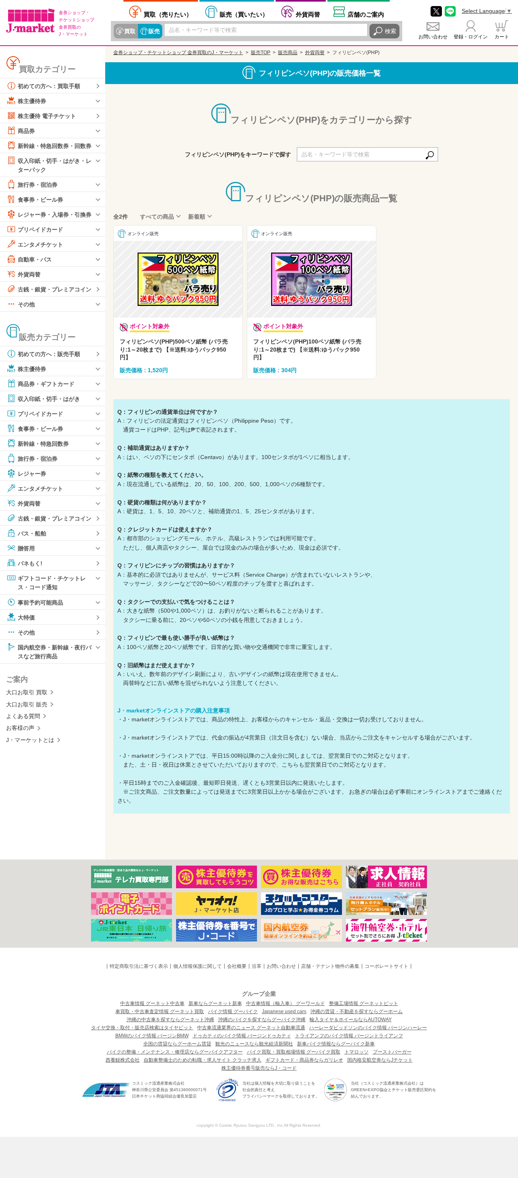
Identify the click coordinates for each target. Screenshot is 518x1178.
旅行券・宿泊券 (37, 184)
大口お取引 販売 (26, 704)
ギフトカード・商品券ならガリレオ (304, 1060)
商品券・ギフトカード (46, 384)
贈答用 (26, 548)
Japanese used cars (284, 1011)
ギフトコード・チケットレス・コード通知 (52, 582)
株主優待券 (32, 101)
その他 (26, 304)
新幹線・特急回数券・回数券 (54, 146)
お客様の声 (20, 728)
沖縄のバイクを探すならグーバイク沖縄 (262, 1019)
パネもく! (30, 563)
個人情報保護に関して (197, 966)
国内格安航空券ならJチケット (380, 1060)
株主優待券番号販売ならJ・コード (259, 1068)
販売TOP (260, 52)
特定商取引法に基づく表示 (139, 966)
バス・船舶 (32, 533)
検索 (390, 31)
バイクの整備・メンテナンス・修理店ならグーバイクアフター (175, 1052)
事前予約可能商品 (40, 602)
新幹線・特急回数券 (43, 443)
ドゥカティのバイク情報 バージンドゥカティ (242, 1036)
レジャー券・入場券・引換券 (54, 214)
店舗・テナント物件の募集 (330, 966)
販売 (154, 31)
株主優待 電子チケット (47, 116)
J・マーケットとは (30, 740)
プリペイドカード (40, 229)
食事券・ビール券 (40, 199)
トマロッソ (356, 1052)
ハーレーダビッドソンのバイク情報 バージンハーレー (368, 1027)
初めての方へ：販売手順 (49, 354)
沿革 (256, 966)
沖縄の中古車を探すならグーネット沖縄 (170, 1019)
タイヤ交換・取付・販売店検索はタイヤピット (142, 1027)
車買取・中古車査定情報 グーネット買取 (159, 1011)
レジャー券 (32, 473)
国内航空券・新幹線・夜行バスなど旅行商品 (54, 651)
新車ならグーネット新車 (215, 1003)
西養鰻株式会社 (123, 1060)
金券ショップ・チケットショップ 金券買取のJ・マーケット (178, 52)
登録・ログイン (471, 37)
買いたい (244, 14)
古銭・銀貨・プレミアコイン (54, 289)
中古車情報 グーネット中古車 (152, 1003)
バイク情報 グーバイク (233, 1011)
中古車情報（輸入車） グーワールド (285, 1003)
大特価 (26, 617)
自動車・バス (35, 259)
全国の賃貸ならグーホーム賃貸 (177, 1044)
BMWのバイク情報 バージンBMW (152, 1036)
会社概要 (236, 966)
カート (502, 37)
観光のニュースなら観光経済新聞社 (254, 1044)
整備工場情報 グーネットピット (363, 1003)
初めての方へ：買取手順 (49, 86)
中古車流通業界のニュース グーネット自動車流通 (251, 1027)
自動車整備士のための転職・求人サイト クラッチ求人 (202, 1060)
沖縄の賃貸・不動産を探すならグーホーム (356, 1011)
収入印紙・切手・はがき (49, 399)
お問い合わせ (433, 37)
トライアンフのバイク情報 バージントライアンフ (349, 1036)
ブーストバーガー (392, 1052)
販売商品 (287, 52)
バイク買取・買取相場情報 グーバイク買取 (293, 1052)
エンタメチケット (40, 244)
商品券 (26, 131)
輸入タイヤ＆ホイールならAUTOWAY (351, 1019)
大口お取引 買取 (26, 692)
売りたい (168, 14)
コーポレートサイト (386, 966)
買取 (130, 31)
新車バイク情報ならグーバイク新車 (336, 1044)
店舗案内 (366, 14)
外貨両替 (308, 14)
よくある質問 (23, 716)
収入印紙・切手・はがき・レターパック (54, 165)
